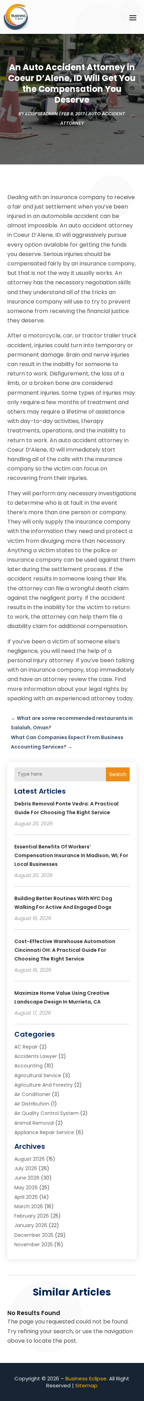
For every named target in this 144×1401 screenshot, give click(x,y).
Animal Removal (34, 1122)
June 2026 (26, 1177)
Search (118, 774)
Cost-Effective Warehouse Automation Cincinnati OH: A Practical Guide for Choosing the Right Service (64, 950)
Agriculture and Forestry (43, 1084)
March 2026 (28, 1206)
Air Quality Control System (46, 1113)
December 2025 (33, 1235)
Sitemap (86, 1385)
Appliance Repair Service (44, 1132)
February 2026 (31, 1215)
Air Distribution (31, 1103)
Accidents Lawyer (35, 1056)
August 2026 (29, 1158)
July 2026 (25, 1168)
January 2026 (30, 1225)
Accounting (28, 1065)
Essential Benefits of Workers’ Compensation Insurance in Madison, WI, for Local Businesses (71, 855)
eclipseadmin (41, 113)
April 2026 (26, 1197)
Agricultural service (37, 1075)
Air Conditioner (32, 1094)
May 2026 (26, 1187)
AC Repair (26, 1046)
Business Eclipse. (86, 1378)
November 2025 (33, 1244)
